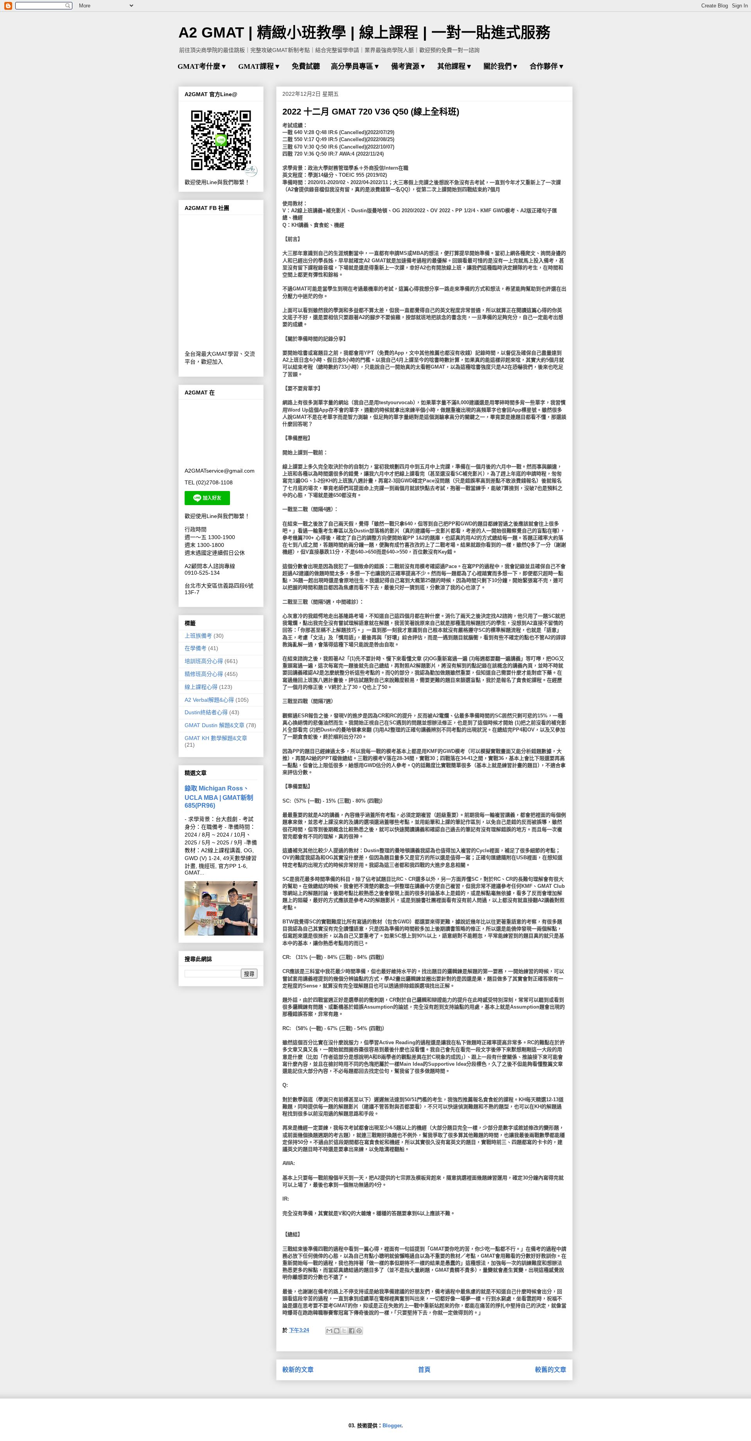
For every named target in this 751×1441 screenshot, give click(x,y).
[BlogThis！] (337, 1331)
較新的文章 (298, 1369)
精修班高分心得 (204, 674)
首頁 (424, 1369)
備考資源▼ (408, 66)
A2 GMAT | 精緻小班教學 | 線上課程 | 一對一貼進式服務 (364, 32)
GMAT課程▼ (259, 66)
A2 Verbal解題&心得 (209, 700)
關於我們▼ (501, 66)
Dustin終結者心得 (206, 712)
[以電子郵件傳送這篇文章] (329, 1331)
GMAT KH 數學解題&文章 (216, 738)
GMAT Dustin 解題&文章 (214, 725)
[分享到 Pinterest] (359, 1331)
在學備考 (196, 648)
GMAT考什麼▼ (202, 66)
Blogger (392, 1425)
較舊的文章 (550, 1369)
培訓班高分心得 (204, 661)
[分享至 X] (344, 1331)
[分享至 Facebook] (352, 1331)
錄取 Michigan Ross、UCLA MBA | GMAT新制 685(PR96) (219, 797)
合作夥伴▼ (547, 66)
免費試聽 (306, 66)
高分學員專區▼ (355, 66)
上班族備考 (198, 636)
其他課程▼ (455, 66)
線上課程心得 (201, 687)
